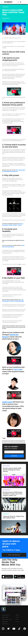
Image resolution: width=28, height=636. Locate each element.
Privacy (17, 621)
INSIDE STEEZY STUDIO (7, 619)
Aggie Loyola (7, 402)
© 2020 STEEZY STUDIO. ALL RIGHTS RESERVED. (7, 632)
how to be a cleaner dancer (18, 441)
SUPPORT (17, 617)
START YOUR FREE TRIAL (14, 554)
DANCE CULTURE (5, 617)
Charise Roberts (6, 18)
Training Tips (5, 6)
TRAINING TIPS (5, 623)
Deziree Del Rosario (10, 336)
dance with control (7, 441)
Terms (17, 619)
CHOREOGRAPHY (5, 621)
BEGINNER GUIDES (5, 615)
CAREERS (17, 615)
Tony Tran (17, 369)
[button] (18, 2)
